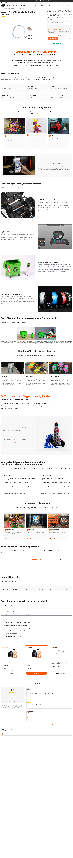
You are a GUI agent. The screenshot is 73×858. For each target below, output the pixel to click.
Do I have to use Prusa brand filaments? (12, 619)
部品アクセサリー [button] (24, 5)
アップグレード (6, 8)
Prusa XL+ (36, 0)
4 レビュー (8, 16)
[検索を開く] (57, 3)
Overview (16, 65)
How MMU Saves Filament (36, 65)
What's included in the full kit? (10, 633)
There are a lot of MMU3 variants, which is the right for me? (16, 614)
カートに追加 (54, 38)
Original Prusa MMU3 (13, 8)
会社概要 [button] (67, 5)
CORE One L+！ (50, 0)
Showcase (57, 65)
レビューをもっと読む (49, 724)
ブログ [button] (63, 5)
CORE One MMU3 (22, 8)
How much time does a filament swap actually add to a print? (17, 622)
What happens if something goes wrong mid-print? (15, 636)
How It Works (24, 65)
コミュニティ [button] (48, 5)
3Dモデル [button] (42, 5)
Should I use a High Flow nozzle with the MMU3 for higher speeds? (18, 628)
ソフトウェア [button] (37, 5)
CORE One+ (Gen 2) (42, 0)
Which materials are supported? (10, 611)
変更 (66, 26)
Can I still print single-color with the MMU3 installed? (15, 630)
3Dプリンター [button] (10, 5)
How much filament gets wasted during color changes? (15, 625)
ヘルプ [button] (53, 5)
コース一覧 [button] (58, 5)
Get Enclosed (36, 673)
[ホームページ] (1, 8)
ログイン (9, 701)
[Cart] (71, 3)
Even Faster (48, 65)
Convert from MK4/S (61, 673)
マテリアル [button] (17, 5)
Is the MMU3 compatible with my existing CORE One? (15, 616)
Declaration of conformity (9, 733)
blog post (15, 442)
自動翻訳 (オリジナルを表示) (68, 695)
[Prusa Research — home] (3, 5)
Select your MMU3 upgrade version (56, 22)
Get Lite (12, 673)
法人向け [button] (31, 5)
